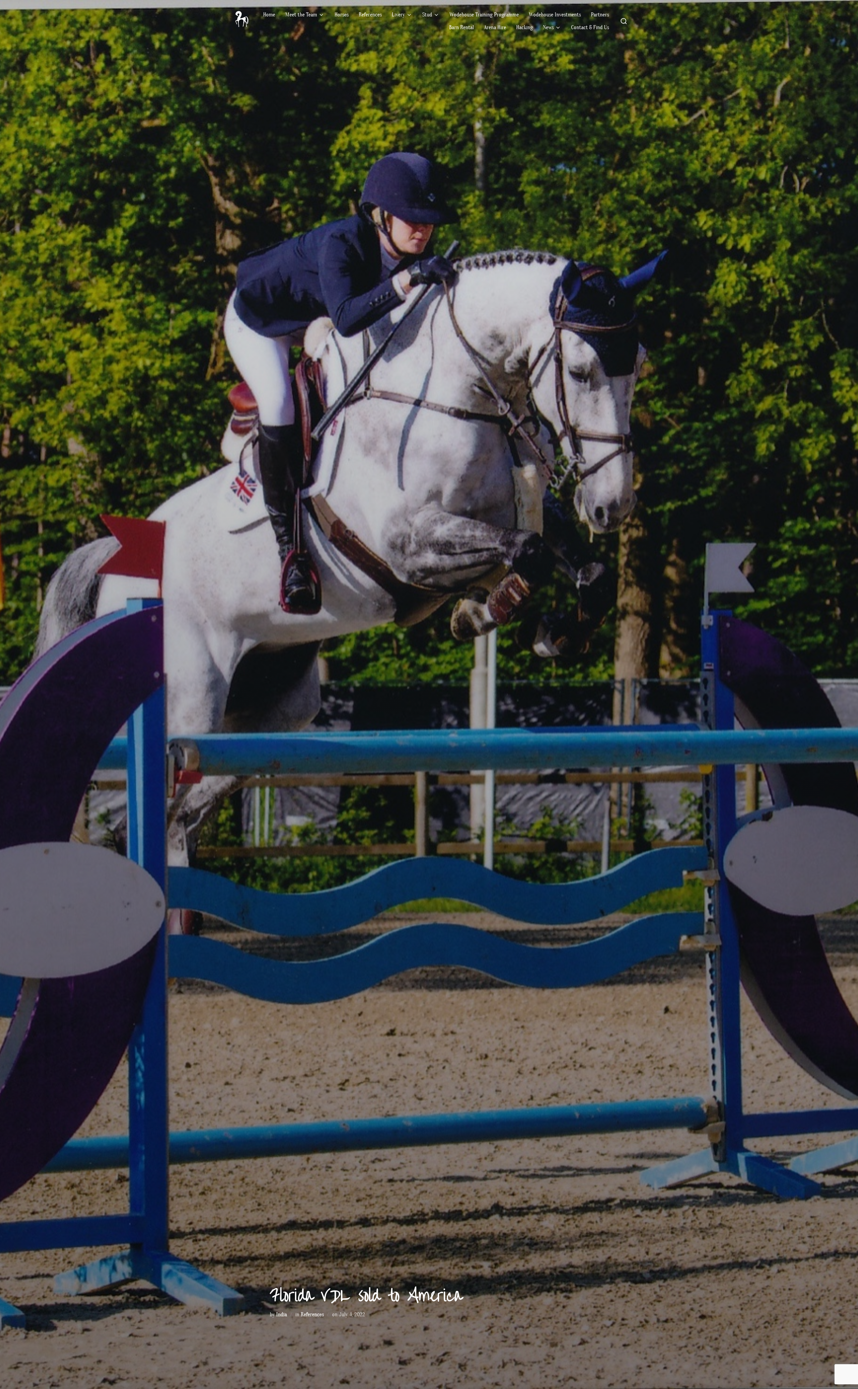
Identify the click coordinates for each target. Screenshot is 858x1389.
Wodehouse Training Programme (484, 15)
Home (269, 15)
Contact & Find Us (590, 27)
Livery (398, 15)
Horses (341, 15)
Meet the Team (301, 15)
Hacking (524, 27)
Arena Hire (495, 27)
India (281, 1315)
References (370, 15)
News (548, 27)
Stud (427, 15)
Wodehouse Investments (555, 15)
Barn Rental (461, 27)
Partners (600, 15)
